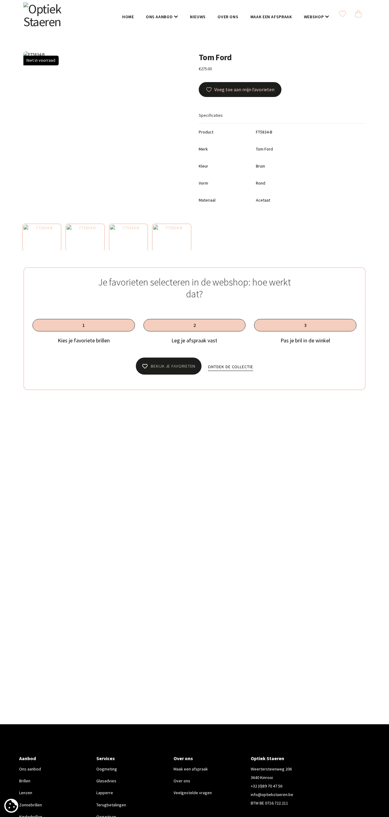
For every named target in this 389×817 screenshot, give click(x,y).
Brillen (24, 781)
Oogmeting (106, 769)
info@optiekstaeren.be (272, 794)
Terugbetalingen (111, 805)
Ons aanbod (30, 769)
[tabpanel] (106, 134)
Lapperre (104, 792)
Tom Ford (215, 57)
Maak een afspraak (191, 769)
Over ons (182, 781)
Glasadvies (106, 781)
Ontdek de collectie (230, 366)
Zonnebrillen (30, 805)
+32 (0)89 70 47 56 (266, 786)
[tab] (41, 237)
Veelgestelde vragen (193, 792)
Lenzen (25, 792)
